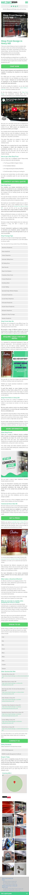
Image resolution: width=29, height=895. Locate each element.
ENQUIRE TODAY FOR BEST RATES (14, 337)
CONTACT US (14, 741)
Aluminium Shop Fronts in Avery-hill (11, 890)
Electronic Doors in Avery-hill (10, 881)
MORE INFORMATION (14, 429)
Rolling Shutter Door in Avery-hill (9, 885)
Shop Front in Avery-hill (7, 878)
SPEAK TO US (14, 624)
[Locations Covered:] (1, 2)
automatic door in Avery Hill (18, 522)
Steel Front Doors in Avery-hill (10, 884)
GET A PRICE (14, 518)
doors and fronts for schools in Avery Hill (10, 559)
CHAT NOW (14, 66)
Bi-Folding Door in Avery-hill (9, 882)
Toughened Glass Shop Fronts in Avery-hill (13, 888)
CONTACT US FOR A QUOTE (14, 181)
